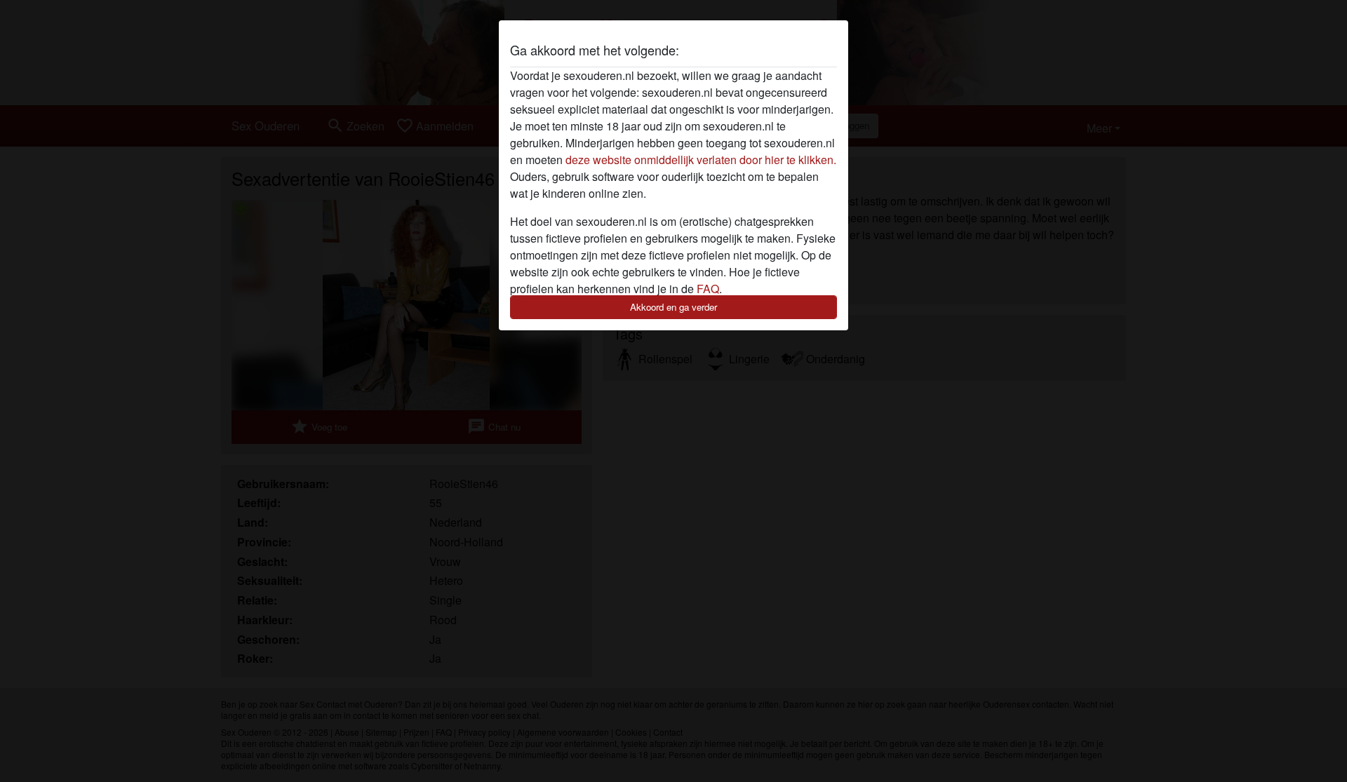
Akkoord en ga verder (673, 307)
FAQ (708, 289)
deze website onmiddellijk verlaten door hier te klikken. (700, 159)
